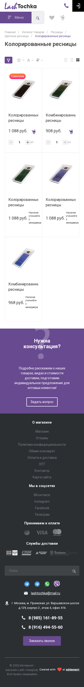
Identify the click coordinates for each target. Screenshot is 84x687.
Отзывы (42, 438)
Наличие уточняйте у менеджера (35, 217)
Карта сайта (42, 477)
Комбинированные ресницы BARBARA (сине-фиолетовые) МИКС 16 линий (23, 287)
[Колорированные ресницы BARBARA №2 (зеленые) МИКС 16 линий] (23, 174)
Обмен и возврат (42, 451)
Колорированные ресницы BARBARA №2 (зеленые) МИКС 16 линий (23, 202)
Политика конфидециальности (42, 444)
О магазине (42, 422)
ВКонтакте (42, 495)
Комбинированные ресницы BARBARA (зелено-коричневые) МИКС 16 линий (61, 118)
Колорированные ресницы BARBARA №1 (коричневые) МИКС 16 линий (23, 118)
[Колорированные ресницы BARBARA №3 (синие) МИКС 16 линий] (61, 174)
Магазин (42, 431)
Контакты (42, 471)
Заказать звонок (42, 641)
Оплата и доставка (42, 457)
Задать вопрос (42, 402)
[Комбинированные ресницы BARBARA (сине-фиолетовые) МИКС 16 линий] (23, 258)
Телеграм (42, 514)
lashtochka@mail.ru (45, 593)
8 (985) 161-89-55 (45, 617)
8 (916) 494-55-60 (45, 627)
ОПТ (42, 464)
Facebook (42, 508)
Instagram (42, 501)
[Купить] (34, 130)
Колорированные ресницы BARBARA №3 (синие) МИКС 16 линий (61, 202)
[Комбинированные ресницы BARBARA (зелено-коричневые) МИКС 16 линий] (61, 89)
